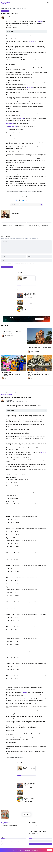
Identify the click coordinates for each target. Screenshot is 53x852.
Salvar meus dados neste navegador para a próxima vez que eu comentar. (18, 263)
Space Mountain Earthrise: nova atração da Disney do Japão (30, 294)
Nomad (40, 21)
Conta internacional (14, 191)
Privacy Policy (27, 850)
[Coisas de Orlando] (5, 2)
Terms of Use (35, 850)
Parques (12, 757)
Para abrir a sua (10, 123)
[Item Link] (20, 295)
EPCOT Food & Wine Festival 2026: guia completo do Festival (11, 332)
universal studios (19, 757)
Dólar (21, 191)
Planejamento (12, 8)
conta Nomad (20, 114)
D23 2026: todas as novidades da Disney (38, 831)
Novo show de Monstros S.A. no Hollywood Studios (29, 301)
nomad (25, 191)
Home (2, 8)
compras (43, 452)
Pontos (34, 191)
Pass (30, 191)
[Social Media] (5, 841)
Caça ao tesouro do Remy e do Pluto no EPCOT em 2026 (29, 308)
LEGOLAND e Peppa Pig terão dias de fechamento (11, 375)
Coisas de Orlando (8, 16)
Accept (49, 850)
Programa (40, 191)
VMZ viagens (24, 692)
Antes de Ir (7, 8)
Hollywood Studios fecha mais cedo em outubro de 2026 (39, 348)
